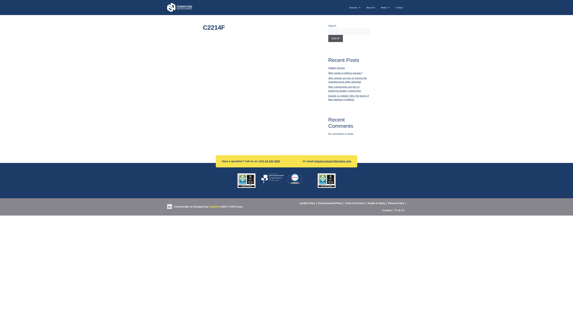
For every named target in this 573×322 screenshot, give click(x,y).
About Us (370, 7)
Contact (399, 7)
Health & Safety (376, 203)
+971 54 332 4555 (269, 161)
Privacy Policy (396, 203)
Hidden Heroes (336, 68)
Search (332, 25)
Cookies (387, 210)
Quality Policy (307, 203)
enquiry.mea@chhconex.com (332, 161)
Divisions (353, 7)
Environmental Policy (330, 203)
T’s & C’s (400, 210)
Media (384, 7)
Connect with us (182, 206)
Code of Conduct (355, 203)
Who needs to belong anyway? (345, 73)
